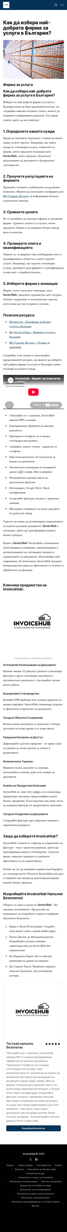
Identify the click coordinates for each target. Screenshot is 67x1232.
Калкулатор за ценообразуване (35, 1189)
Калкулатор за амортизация (23, 1181)
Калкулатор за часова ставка (42, 1169)
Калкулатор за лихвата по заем (35, 1185)
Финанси (19, 1169)
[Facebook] (36, 1159)
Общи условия (25, 1165)
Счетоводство (44, 1165)
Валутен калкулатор (51, 1181)
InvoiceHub (29, 1153)
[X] (30, 1159)
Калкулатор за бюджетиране (35, 1197)
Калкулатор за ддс (35, 1173)
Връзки (35, 1205)
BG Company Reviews (16, 196)
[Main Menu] (62, 5)
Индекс (10, 1165)
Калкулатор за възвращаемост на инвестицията (36, 1201)
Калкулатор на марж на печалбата (35, 1177)
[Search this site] (55, 4)
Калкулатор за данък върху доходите (35, 1193)
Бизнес (58, 1165)
